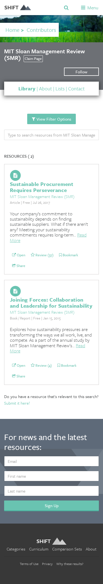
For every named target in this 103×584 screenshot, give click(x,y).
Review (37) (44, 255)
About (45, 88)
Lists (60, 88)
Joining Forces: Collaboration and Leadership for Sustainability (51, 302)
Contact (76, 88)
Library (26, 88)
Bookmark (70, 255)
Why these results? (69, 563)
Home (12, 30)
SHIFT (11, 7)
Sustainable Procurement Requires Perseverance (41, 187)
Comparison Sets (67, 549)
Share (20, 265)
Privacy (47, 563)
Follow (81, 72)
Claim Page (33, 58)
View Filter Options (53, 119)
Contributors (41, 30)
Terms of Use (29, 563)
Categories (16, 549)
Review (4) (43, 365)
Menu (92, 7)
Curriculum (38, 549)
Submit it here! (17, 403)
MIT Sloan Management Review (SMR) (42, 196)
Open (20, 255)
